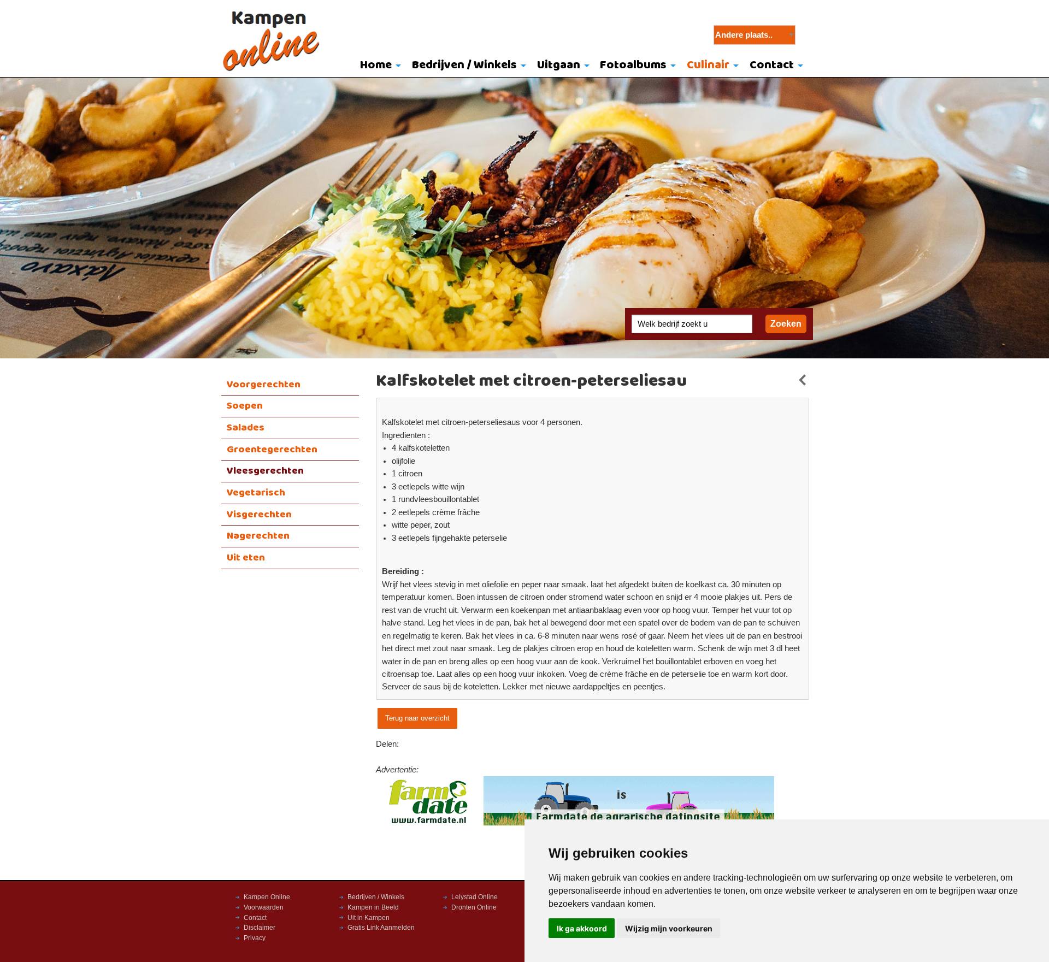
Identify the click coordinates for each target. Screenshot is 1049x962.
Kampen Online (267, 897)
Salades (245, 428)
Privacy (255, 938)
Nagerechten (258, 536)
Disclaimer (259, 927)
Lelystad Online (474, 897)
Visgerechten (259, 514)
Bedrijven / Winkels (464, 65)
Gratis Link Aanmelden (381, 927)
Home (376, 65)
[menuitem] (378, 66)
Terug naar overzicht (417, 718)
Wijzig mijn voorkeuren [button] (668, 928)
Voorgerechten (263, 384)
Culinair (708, 65)
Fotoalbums (633, 65)
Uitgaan (558, 65)
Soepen (245, 406)
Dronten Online (474, 907)
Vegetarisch (256, 493)
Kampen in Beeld (373, 907)
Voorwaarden (264, 907)
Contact (772, 65)
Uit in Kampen (368, 918)
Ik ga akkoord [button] (582, 928)
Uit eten (246, 558)
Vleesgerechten (265, 471)
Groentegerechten (272, 449)
